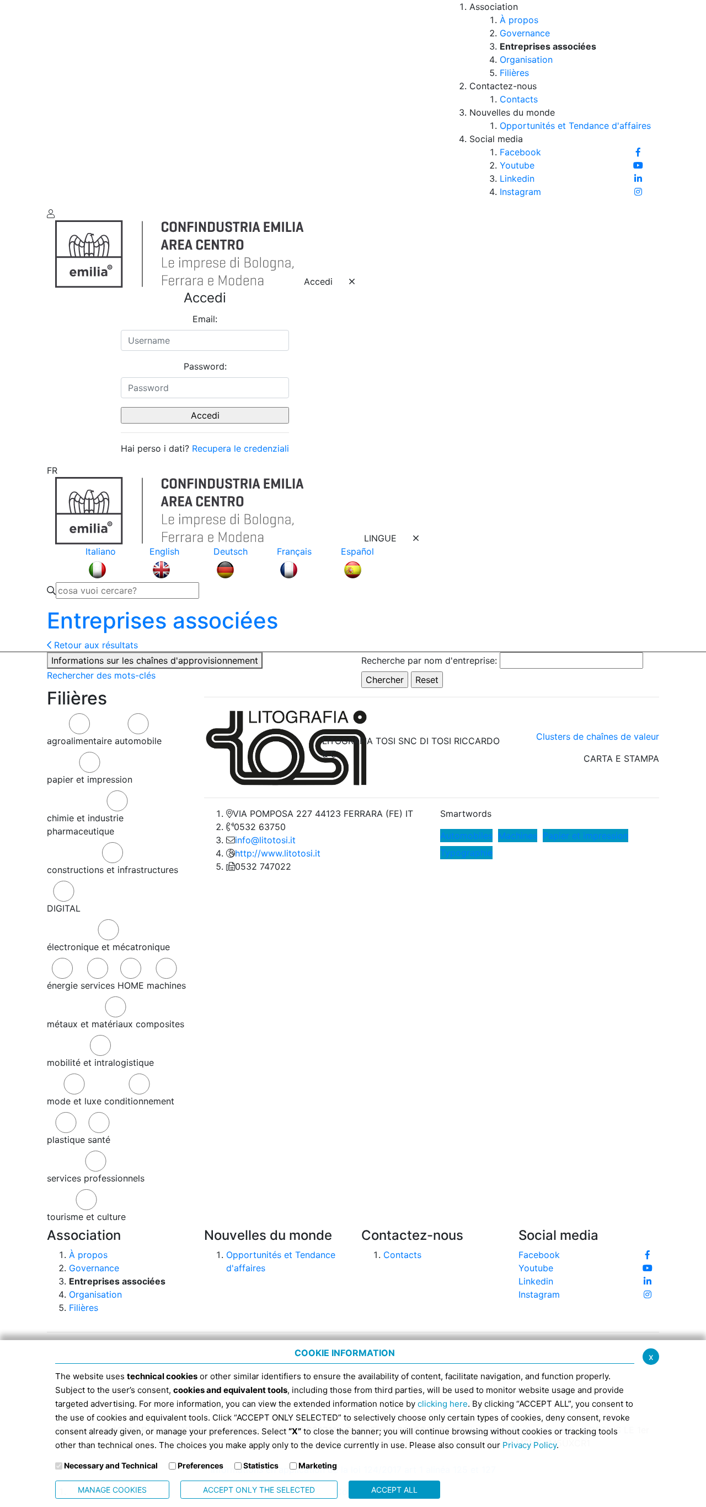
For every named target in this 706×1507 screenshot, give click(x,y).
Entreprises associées (162, 620)
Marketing (317, 1465)
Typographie (466, 852)
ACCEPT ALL (394, 1489)
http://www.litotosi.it (277, 853)
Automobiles (466, 835)
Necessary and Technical (111, 1465)
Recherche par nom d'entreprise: (429, 660)
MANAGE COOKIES (112, 1489)
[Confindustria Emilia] (63, 102)
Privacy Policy (529, 1445)
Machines (517, 835)
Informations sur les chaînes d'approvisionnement (154, 660)
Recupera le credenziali (240, 448)
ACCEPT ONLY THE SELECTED (259, 1489)
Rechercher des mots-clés (101, 675)
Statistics (261, 1465)
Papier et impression (585, 835)
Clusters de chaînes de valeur (597, 736)
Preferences (200, 1465)
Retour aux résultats (94, 644)
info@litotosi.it (265, 839)
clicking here (443, 1403)
